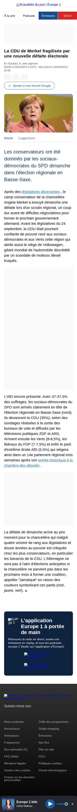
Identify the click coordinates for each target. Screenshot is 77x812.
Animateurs (11, 735)
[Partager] (7, 77)
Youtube (27, 713)
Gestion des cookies (17, 770)
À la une (9, 15)
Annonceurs (12, 728)
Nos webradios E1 (16, 749)
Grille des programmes (53, 721)
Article (8, 138)
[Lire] (50, 804)
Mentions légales (15, 763)
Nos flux (44, 742)
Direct (67, 15)
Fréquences (12, 742)
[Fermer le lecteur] (72, 803)
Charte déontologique (53, 770)
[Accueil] (38, 4)
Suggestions (26, 138)
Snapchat (34, 713)
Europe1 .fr (14, 63)
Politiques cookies (50, 763)
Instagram (13, 713)
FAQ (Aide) (11, 756)
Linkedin (41, 713)
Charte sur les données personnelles (19, 779)
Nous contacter (14, 721)
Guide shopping (49, 728)
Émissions (48, 15)
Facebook (20, 713)
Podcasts (29, 15)
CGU (42, 756)
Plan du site (46, 749)
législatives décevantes (41, 192)
